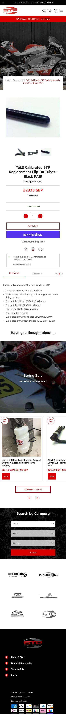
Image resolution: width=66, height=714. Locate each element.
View (6, 476)
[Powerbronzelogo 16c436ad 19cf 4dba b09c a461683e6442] (49, 575)
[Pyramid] (49, 595)
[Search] (44, 10)
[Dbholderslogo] (17, 575)
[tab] (14, 274)
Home (8, 80)
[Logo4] (17, 595)
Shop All (33, 489)
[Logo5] (49, 614)
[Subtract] (26, 216)
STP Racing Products (19, 692)
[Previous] (29, 498)
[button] (50, 10)
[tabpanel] (33, 301)
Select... (16, 523)
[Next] (59, 274)
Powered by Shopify (19, 701)
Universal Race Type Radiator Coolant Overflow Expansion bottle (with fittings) (21, 462)
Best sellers (18, 80)
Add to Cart (33, 225)
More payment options (33, 241)
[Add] (40, 216)
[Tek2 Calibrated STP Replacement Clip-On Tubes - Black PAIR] (20, 152)
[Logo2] (17, 614)
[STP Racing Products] (10, 10)
